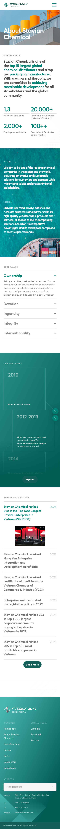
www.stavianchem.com (24, 812)
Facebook (36, 734)
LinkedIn (35, 728)
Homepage (10, 728)
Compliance (10, 767)
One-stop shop (12, 744)
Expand (30, 479)
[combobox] (30, 787)
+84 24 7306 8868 (22, 803)
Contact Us (10, 761)
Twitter (35, 740)
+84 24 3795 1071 (21, 807)
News (7, 755)
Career (7, 750)
